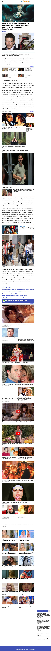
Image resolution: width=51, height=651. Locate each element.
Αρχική (19, 647)
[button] (18, 13)
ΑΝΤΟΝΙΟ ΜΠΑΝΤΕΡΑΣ (6, 524)
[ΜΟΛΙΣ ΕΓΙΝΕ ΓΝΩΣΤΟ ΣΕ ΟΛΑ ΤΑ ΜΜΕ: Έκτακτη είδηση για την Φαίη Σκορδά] (26, 534)
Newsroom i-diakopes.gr (6, 51)
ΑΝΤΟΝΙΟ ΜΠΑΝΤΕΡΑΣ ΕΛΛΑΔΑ (16, 524)
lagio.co (33, 649)
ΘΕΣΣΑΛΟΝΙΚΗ (5, 526)
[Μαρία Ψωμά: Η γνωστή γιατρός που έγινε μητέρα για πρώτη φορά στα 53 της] (10, 600)
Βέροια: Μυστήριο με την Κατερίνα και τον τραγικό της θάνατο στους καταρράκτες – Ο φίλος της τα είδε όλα (15, 291)
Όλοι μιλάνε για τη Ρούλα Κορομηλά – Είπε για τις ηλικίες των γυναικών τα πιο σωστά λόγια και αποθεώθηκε (23, 190)
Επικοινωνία (31, 647)
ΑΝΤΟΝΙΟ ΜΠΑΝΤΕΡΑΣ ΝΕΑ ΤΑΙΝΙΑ (27, 524)
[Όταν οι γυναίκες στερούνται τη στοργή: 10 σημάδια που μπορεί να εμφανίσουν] (10, 587)
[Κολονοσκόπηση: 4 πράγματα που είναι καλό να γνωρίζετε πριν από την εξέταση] (26, 574)
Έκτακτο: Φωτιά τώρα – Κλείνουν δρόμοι (10, 293)
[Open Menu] (2, 1)
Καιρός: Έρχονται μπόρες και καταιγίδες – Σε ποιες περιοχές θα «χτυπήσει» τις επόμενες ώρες (17, 298)
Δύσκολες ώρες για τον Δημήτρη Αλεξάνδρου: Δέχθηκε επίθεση (14, 295)
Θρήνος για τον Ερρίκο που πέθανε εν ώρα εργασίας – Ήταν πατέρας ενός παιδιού (18, 289)
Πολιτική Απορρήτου (25, 647)
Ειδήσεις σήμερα (6, 287)
